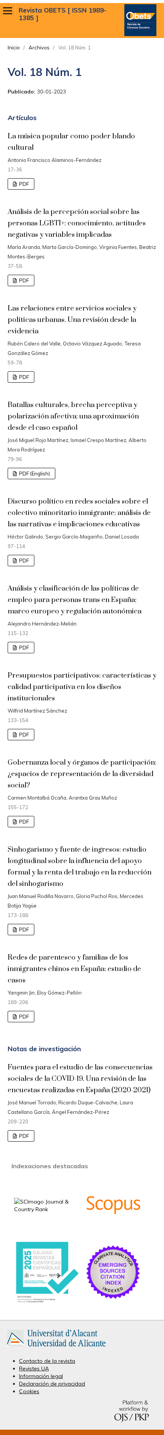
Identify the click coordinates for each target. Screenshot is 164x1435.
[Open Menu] (7, 10)
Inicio (14, 47)
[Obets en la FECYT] (46, 1302)
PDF (23, 184)
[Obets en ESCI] (113, 1298)
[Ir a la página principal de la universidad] (56, 1348)
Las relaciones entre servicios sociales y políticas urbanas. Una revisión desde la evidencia (72, 320)
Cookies (29, 1391)
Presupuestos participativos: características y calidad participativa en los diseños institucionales (82, 687)
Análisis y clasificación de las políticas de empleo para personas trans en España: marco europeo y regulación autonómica (74, 600)
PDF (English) (34, 473)
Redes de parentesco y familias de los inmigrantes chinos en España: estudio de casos (74, 969)
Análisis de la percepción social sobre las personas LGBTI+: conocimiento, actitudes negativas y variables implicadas (77, 223)
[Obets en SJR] (46, 1209)
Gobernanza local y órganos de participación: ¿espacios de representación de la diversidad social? (82, 774)
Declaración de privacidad (52, 1383)
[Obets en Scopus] (113, 1231)
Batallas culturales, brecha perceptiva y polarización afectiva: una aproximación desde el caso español (73, 416)
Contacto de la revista (47, 1360)
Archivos (39, 47)
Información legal (41, 1376)
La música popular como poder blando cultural (71, 142)
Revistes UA (34, 1368)
